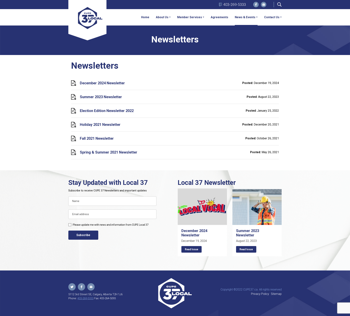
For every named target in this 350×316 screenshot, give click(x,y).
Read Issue (191, 249)
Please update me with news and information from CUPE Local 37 (110, 224)
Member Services (189, 17)
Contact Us (271, 17)
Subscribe (83, 235)
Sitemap (276, 294)
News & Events (245, 17)
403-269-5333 (234, 4)
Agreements (219, 17)
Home (145, 17)
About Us (162, 17)
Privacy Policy (260, 294)
